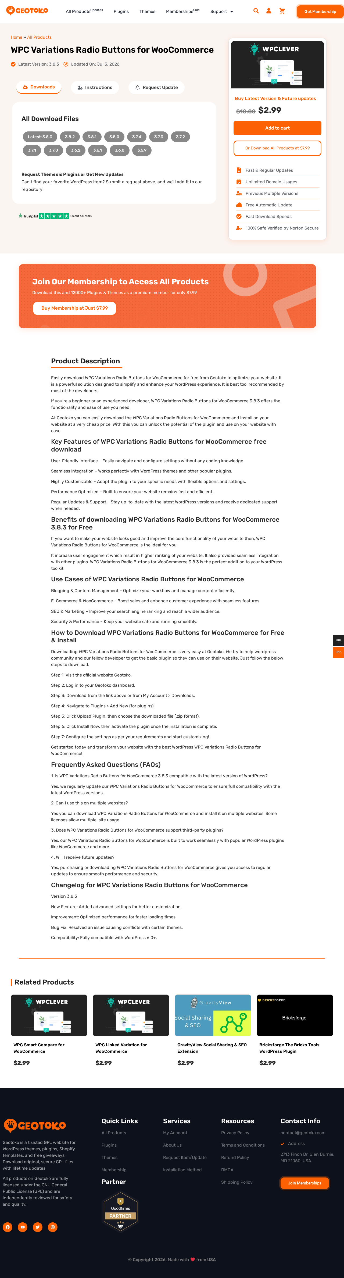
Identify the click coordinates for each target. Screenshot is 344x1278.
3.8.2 (70, 135)
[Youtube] (22, 1227)
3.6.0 (120, 149)
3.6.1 (97, 149)
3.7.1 (32, 149)
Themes (147, 11)
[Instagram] (53, 1227)
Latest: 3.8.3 (40, 135)
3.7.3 (158, 135)
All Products (84, 11)
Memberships (183, 11)
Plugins (121, 11)
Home (16, 37)
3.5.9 (142, 149)
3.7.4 (136, 135)
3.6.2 (75, 149)
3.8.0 (114, 135)
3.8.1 (92, 135)
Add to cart (277, 128)
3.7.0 (53, 149)
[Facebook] (7, 1227)
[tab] (39, 87)
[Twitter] (37, 1227)
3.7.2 (180, 135)
